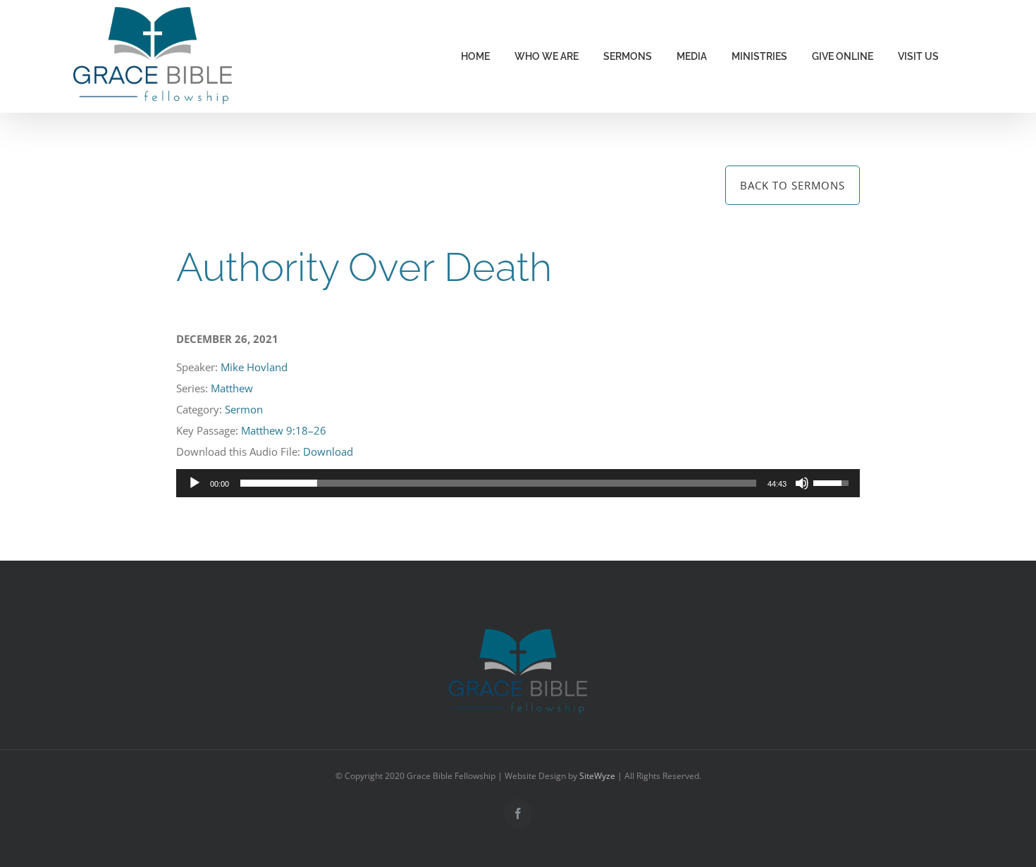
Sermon (244, 409)
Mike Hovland (254, 367)
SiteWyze (597, 776)
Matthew (232, 388)
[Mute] (802, 483)
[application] (518, 483)
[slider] (498, 483)
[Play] (194, 483)
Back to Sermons (792, 185)
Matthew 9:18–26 (283, 430)
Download (328, 451)
